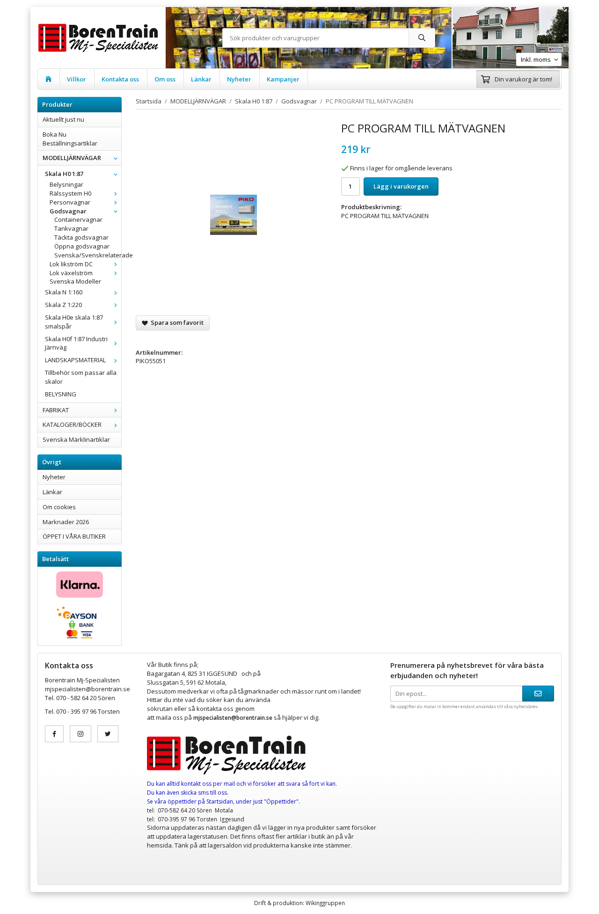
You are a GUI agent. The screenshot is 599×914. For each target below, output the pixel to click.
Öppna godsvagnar (82, 246)
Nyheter (239, 79)
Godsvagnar (68, 211)
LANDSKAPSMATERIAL (75, 360)
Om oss (164, 79)
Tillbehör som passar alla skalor (81, 377)
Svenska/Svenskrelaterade (87, 255)
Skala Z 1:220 (63, 304)
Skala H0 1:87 (64, 173)
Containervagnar (78, 219)
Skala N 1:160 (63, 292)
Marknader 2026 (66, 522)
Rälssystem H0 (70, 193)
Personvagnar (70, 202)
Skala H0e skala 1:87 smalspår (74, 321)
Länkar (201, 79)
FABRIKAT (56, 410)
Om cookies (59, 507)
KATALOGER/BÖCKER (72, 424)
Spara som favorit (176, 322)
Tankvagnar (71, 228)
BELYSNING (60, 394)
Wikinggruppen (325, 903)
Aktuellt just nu (63, 119)
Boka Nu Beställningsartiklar (70, 138)
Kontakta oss (120, 79)
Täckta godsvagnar (81, 237)
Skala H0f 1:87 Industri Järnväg (76, 343)
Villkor (76, 79)
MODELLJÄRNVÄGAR (72, 158)
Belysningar (66, 184)
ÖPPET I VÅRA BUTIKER (74, 536)
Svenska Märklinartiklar (76, 439)
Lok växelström (71, 273)
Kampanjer (283, 79)
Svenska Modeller (75, 281)
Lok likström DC (71, 264)
